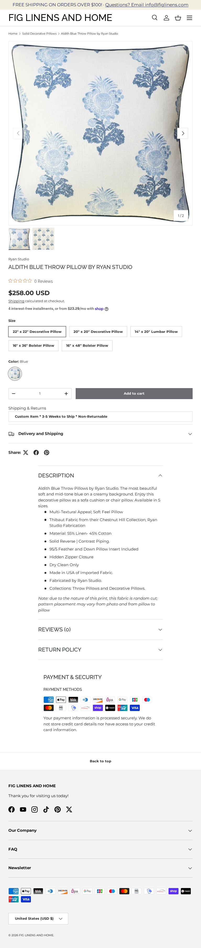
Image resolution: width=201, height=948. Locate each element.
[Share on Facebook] (36, 452)
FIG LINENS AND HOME (36, 935)
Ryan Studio (18, 259)
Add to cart (134, 393)
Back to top (100, 761)
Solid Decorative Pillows (39, 33)
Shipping (16, 301)
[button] (178, 18)
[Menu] (189, 18)
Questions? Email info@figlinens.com (146, 4)
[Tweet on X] (25, 452)
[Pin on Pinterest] (46, 452)
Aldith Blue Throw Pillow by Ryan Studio (89, 33)
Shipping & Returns (27, 408)
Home (13, 33)
